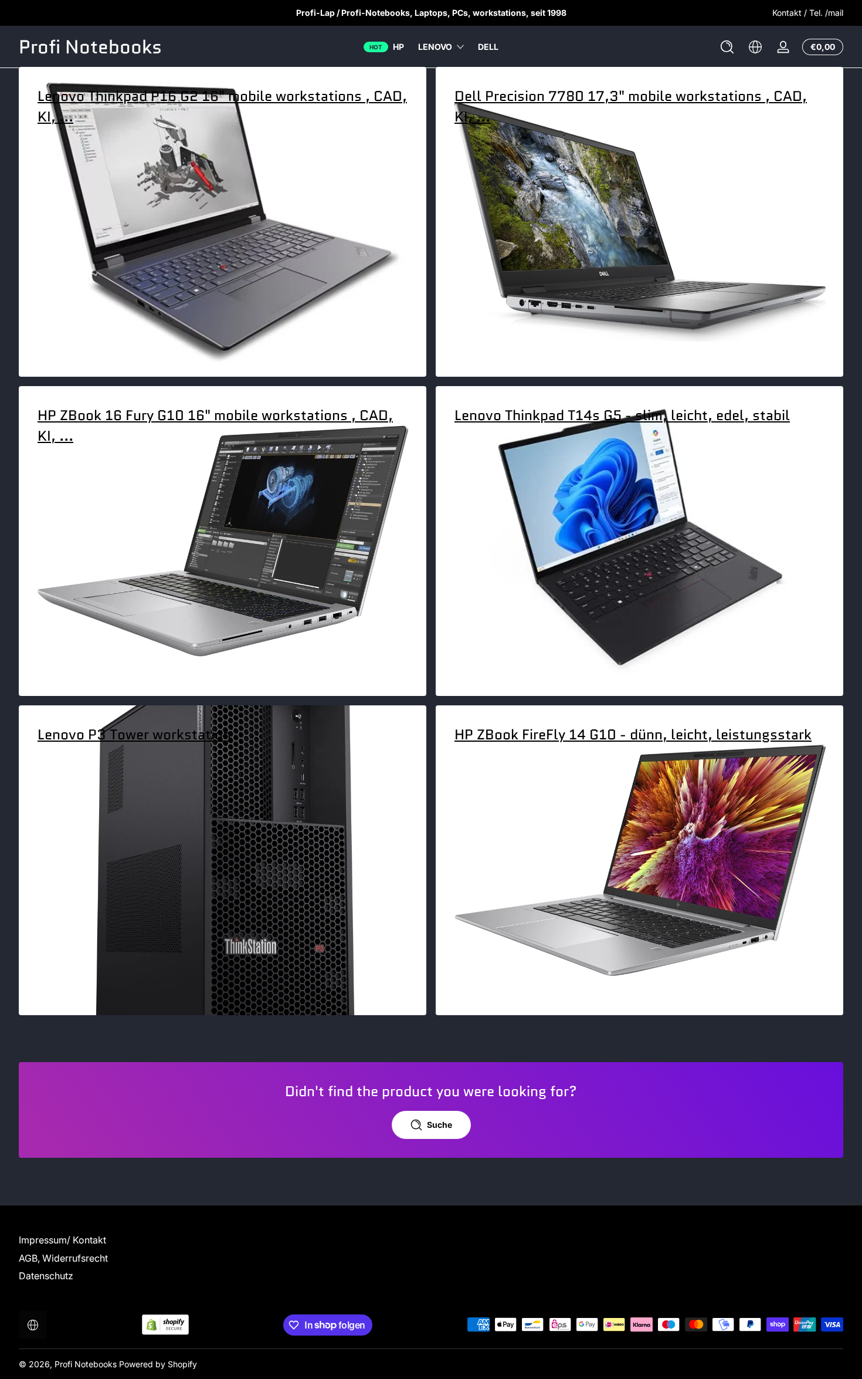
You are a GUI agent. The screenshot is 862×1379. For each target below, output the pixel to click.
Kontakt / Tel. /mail (807, 13)
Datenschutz (46, 1276)
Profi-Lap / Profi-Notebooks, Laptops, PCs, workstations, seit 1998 (431, 13)
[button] (727, 47)
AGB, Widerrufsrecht (63, 1258)
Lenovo (435, 47)
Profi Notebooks (86, 1364)
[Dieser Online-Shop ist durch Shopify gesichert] (165, 1324)
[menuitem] (117, 1239)
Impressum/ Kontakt (62, 1240)
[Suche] (727, 47)
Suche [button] (439, 1125)
